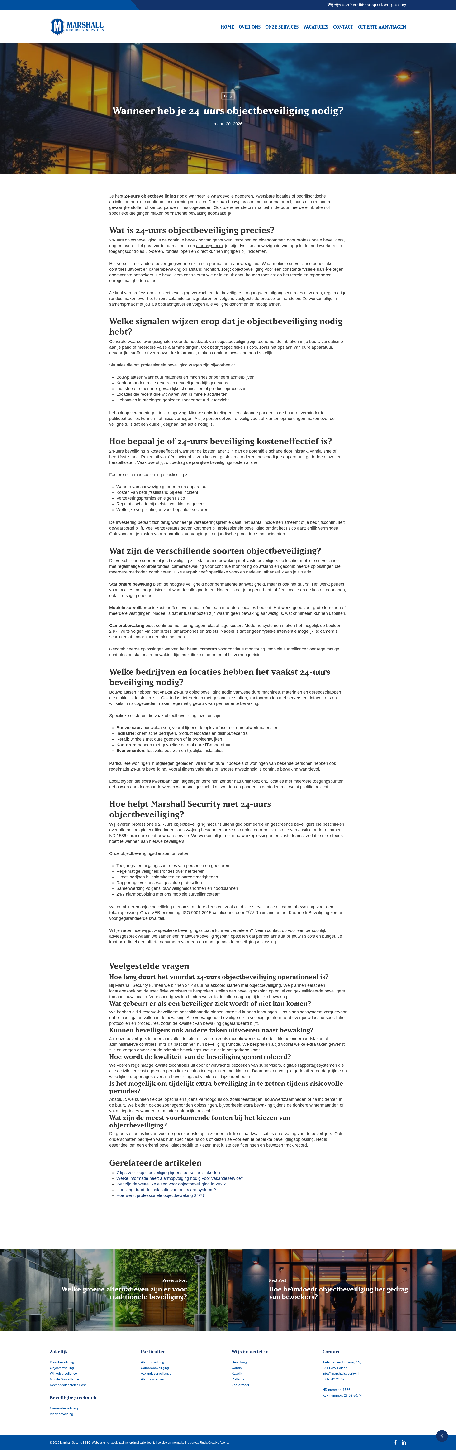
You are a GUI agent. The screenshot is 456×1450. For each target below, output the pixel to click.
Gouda (237, 1368)
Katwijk (237, 1373)
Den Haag (239, 1362)
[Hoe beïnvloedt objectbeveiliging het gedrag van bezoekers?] (342, 1290)
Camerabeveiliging (64, 1408)
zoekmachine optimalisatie (128, 1442)
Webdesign (99, 1442)
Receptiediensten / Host (68, 1385)
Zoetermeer (240, 1385)
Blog (228, 96)
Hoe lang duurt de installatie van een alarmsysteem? (166, 1189)
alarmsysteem (209, 245)
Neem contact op (270, 930)
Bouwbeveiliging (62, 1362)
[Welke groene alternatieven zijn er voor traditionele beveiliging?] (114, 1290)
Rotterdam (239, 1379)
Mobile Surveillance (64, 1379)
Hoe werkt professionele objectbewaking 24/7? (160, 1195)
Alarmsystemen (152, 1379)
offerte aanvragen (163, 941)
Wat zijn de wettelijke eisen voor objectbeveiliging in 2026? (171, 1184)
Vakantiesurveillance (156, 1373)
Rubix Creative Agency (214, 1442)
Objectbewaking (62, 1368)
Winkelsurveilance (63, 1373)
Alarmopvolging (61, 1414)
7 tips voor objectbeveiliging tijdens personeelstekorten (168, 1172)
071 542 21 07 (395, 5)
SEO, (88, 1442)
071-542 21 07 (334, 1379)
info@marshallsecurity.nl (341, 1373)
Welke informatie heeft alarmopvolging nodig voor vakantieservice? (179, 1178)
